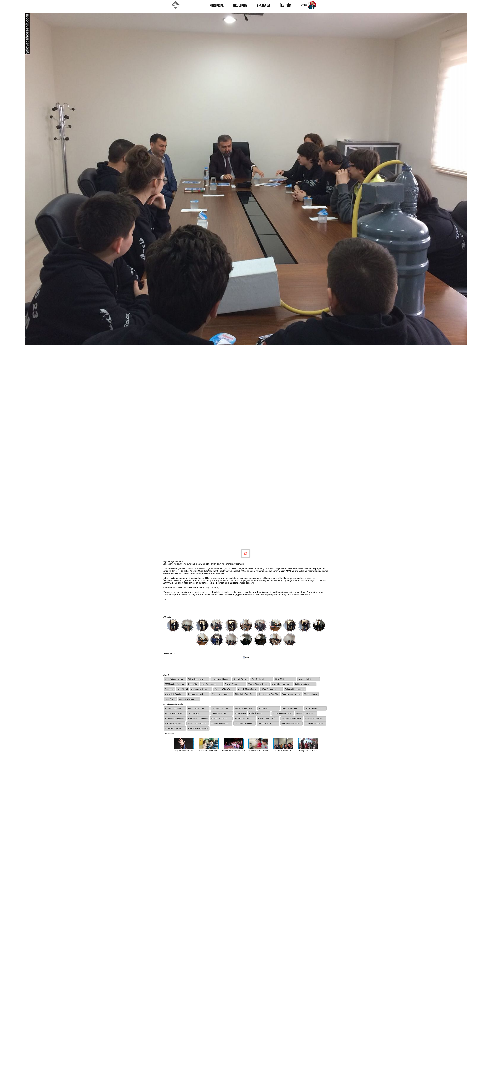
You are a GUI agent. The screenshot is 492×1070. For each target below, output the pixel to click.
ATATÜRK (304, 5)
